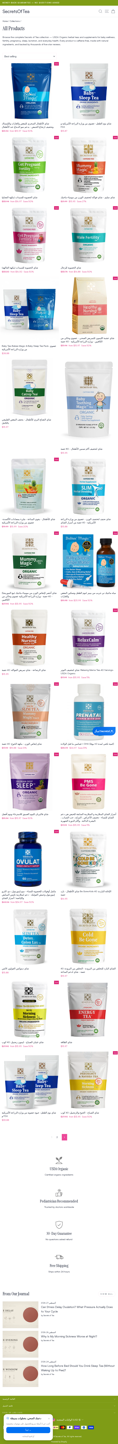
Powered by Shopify (59, 1441)
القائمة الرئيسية (9, 1399)
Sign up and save (13, 1412)
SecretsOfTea (16, 11)
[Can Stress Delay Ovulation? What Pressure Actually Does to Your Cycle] (20, 1314)
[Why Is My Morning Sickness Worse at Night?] (20, 1344)
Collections (15, 21)
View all (106, 1294)
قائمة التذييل (8, 1406)
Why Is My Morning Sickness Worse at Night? (69, 1336)
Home (5, 21)
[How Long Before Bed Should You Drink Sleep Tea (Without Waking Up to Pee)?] (20, 1373)
